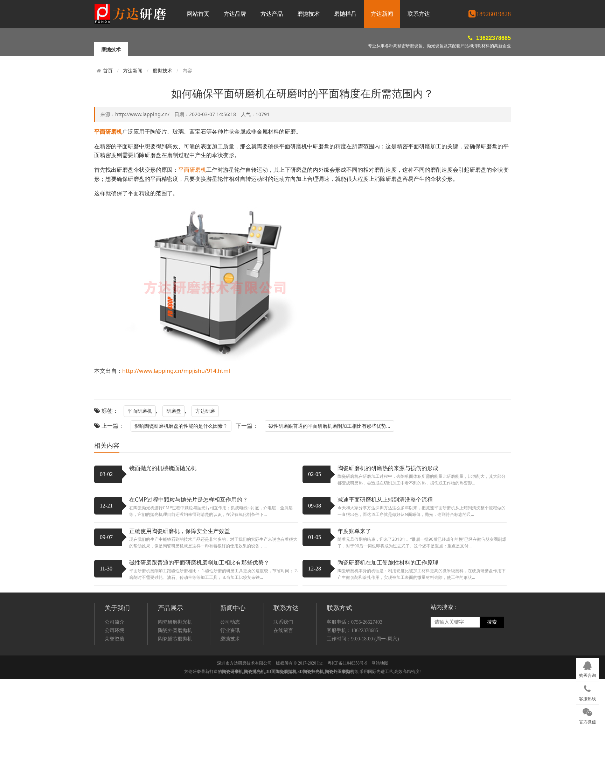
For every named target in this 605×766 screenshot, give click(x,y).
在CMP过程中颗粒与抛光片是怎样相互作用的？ (188, 499)
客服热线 (587, 698)
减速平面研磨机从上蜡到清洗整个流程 (385, 499)
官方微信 (587, 721)
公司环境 (114, 630)
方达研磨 (205, 410)
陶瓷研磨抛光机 (175, 622)
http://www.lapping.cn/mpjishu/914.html (176, 371)
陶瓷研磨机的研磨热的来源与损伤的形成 (388, 468)
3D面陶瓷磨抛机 (281, 671)
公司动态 (230, 622)
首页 (108, 70)
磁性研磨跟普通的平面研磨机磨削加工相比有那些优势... (329, 426)
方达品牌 (235, 14)
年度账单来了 (354, 531)
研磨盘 (173, 410)
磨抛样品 (345, 14)
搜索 (492, 622)
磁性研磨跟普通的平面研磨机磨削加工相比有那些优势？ (199, 562)
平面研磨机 (192, 169)
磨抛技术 (308, 14)
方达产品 (271, 14)
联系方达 (419, 14)
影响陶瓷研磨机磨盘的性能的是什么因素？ (181, 426)
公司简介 (114, 622)
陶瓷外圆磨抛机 (175, 630)
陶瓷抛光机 (254, 671)
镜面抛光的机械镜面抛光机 (162, 468)
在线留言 (283, 630)
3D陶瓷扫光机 (311, 671)
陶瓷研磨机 (232, 671)
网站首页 (198, 14)
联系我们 (283, 622)
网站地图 (379, 663)
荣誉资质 (114, 638)
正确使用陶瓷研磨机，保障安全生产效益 (179, 531)
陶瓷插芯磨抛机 (175, 638)
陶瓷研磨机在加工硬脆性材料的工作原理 (388, 562)
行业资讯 (230, 630)
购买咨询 (587, 675)
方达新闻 (382, 14)
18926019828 (493, 13)
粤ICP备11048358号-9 (347, 663)
